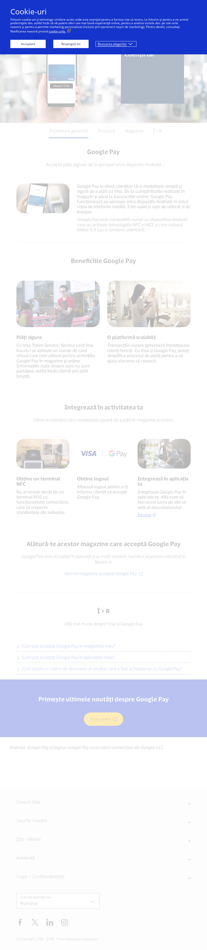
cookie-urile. (57, 31)
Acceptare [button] (28, 44)
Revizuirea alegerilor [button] (112, 44)
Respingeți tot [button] (71, 44)
